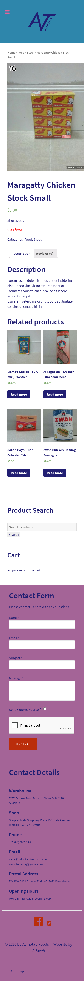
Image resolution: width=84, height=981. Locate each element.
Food (21, 53)
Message (16, 678)
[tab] (22, 253)
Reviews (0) (44, 253)
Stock (30, 53)
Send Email (23, 744)
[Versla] (42, 21)
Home (11, 53)
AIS (38, 950)
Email (14, 638)
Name (14, 617)
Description (21, 253)
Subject (15, 658)
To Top (18, 971)
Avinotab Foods (35, 944)
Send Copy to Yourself (25, 709)
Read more (19, 394)
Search (14, 534)
